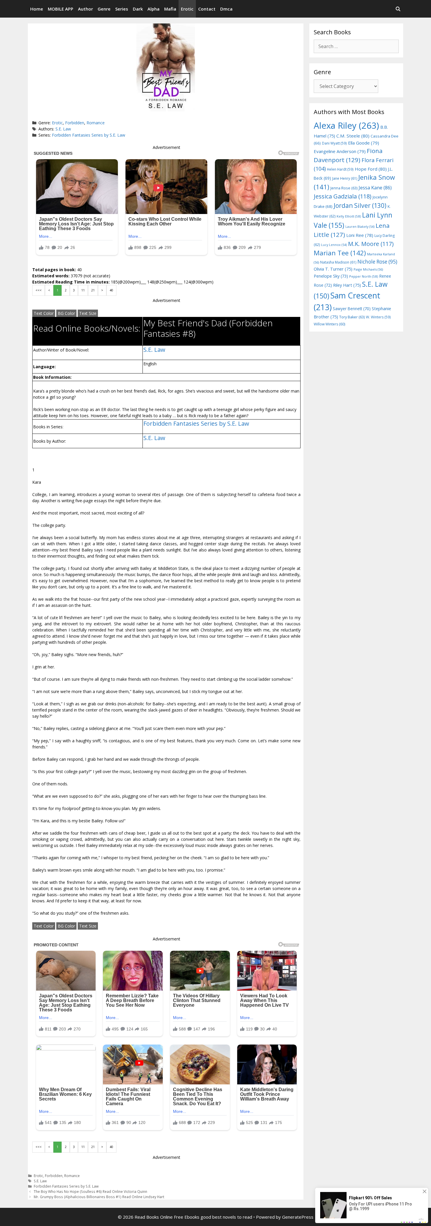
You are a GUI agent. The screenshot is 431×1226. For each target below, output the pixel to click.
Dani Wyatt (334, 143)
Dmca (226, 9)
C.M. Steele (352, 136)
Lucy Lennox (334, 245)
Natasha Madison (338, 262)
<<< (38, 290)
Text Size (87, 313)
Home (36, 9)
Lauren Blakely (359, 227)
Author (85, 9)
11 (83, 290)
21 (93, 290)
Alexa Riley (346, 125)
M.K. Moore (370, 244)
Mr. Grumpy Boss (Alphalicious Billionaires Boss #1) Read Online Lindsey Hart (99, 1196)
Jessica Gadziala (342, 196)
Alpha (153, 9)
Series (121, 9)
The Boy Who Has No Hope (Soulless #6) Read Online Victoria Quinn (90, 1191)
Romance (95, 122)
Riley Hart (347, 285)
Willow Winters (329, 324)
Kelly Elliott (349, 216)
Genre (104, 9)
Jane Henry (344, 178)
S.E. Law (63, 129)
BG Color (66, 313)
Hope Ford (371, 169)
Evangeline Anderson (340, 151)
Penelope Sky (331, 276)
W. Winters (378, 317)
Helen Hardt (340, 169)
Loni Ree (359, 235)
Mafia (170, 9)
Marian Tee (340, 252)
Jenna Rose (343, 188)
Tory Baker (352, 317)
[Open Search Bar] (398, 9)
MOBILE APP (60, 9)
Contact (207, 9)
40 (111, 290)
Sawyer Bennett (352, 308)
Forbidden (74, 122)
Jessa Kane (375, 187)
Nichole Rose (377, 261)
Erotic (187, 9)
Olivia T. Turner (333, 269)
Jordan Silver (360, 205)
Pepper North (363, 276)
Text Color (44, 313)
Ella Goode (363, 143)
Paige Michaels (368, 269)
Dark (138, 9)
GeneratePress (297, 1217)
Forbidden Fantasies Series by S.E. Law (88, 135)
